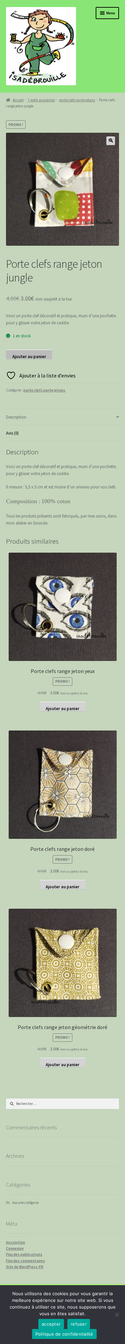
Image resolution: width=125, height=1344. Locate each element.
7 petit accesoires (41, 100)
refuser (79, 1324)
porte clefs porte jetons (77, 100)
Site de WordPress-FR (24, 1266)
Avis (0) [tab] (12, 433)
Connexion (15, 1248)
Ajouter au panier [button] (62, 708)
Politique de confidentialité (64, 1334)
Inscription (15, 1242)
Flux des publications (24, 1254)
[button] (110, 140)
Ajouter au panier (29, 356)
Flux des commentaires (25, 1260)
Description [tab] (16, 417)
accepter (51, 1324)
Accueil (18, 100)
